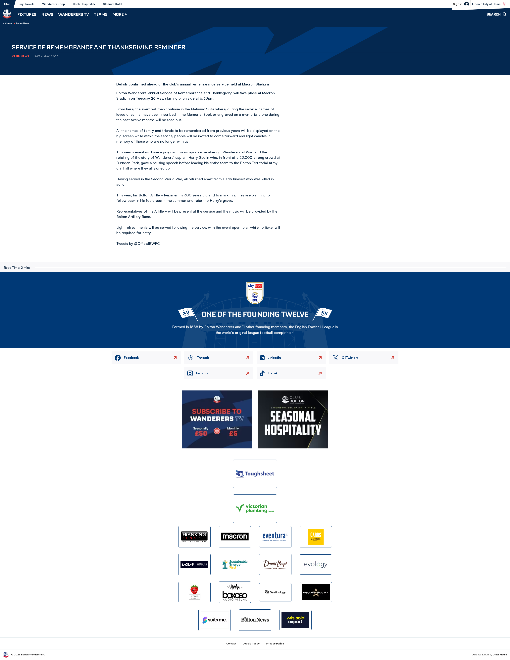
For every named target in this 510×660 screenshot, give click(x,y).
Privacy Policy (275, 643)
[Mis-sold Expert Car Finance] (295, 620)
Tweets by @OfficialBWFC (138, 243)
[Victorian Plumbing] (255, 508)
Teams (100, 14)
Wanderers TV (73, 14)
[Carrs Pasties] (316, 536)
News (47, 14)
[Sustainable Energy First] (235, 564)
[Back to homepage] (7, 14)
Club (7, 4)
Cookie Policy (251, 643)
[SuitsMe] (214, 620)
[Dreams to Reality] (316, 592)
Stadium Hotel (112, 4)
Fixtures (26, 14)
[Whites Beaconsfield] (194, 592)
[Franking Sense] (194, 536)
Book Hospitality (84, 4)
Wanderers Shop (53, 4)
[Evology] (316, 564)
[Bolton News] (255, 620)
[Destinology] (275, 592)
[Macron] (235, 536)
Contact (231, 643)
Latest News (22, 23)
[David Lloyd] (275, 564)
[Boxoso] (235, 592)
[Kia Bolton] (194, 564)
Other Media (500, 654)
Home (8, 23)
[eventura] (275, 536)
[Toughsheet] (255, 474)
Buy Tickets (26, 4)
